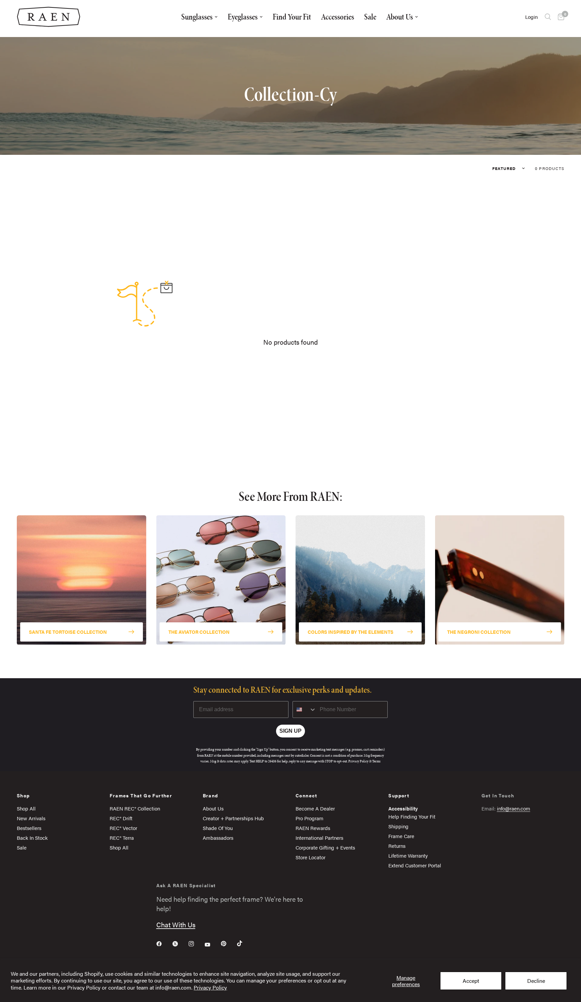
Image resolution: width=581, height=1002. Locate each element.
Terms (376, 761)
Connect (306, 795)
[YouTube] (212, 944)
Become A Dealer (315, 808)
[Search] (547, 17)
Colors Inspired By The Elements (350, 631)
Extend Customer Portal (414, 865)
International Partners (319, 837)
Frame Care (401, 835)
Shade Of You (218, 827)
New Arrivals (31, 818)
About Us (399, 17)
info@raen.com (513, 808)
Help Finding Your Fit (411, 816)
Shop (23, 795)
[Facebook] (163, 943)
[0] (559, 17)
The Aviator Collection (199, 631)
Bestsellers (29, 827)
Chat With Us (175, 924)
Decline (536, 980)
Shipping (398, 826)
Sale (370, 17)
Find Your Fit (292, 17)
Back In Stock (32, 837)
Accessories (337, 17)
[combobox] (304, 709)
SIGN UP (290, 731)
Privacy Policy (210, 987)
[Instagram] (196, 943)
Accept (471, 980)
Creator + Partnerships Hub (233, 818)
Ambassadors (218, 837)
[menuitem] (199, 16)
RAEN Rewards (313, 827)
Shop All (26, 808)
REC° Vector (123, 827)
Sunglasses (196, 17)
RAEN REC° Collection (135, 808)
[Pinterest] (228, 943)
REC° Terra (122, 837)
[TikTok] (244, 943)
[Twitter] (179, 943)
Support (398, 795)
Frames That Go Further (141, 795)
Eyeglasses (243, 17)
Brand (210, 795)
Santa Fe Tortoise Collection (68, 631)
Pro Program (309, 818)
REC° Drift (121, 818)
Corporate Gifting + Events (325, 847)
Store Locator (310, 857)
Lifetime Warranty (408, 855)
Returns (396, 845)
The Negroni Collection (479, 631)
